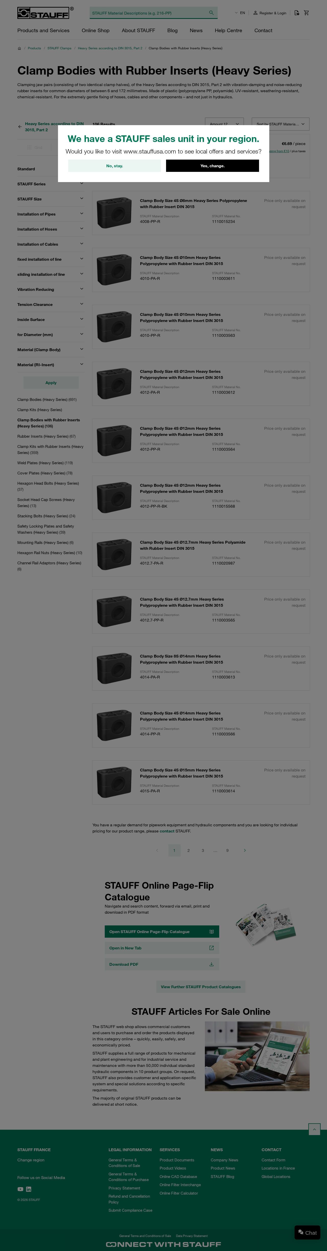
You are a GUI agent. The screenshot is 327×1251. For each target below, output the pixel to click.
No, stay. (114, 165)
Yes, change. (213, 165)
